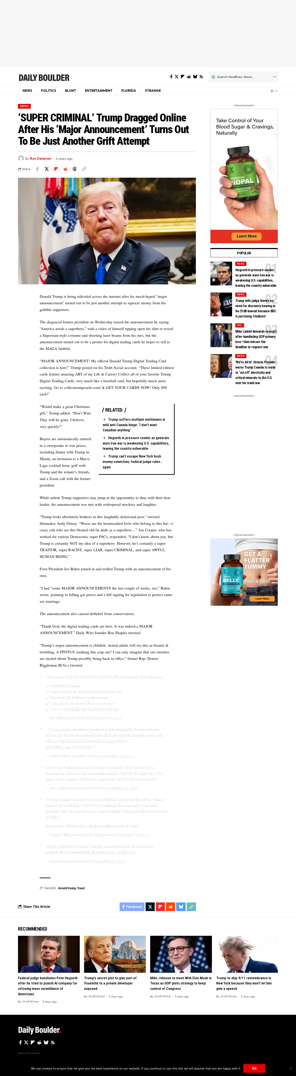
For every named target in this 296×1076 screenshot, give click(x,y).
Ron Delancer (41, 158)
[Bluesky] (195, 76)
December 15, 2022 (105, 717)
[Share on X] (46, 169)
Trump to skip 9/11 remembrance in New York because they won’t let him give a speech (244, 983)
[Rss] (201, 76)
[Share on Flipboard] (56, 169)
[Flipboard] (183, 76)
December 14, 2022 (115, 756)
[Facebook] (171, 76)
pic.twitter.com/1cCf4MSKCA (70, 747)
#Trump (54, 729)
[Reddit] (189, 76)
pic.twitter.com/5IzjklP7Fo (112, 852)
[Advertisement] (148, 33)
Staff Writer (30, 1001)
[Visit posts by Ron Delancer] (21, 158)
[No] (290, 1068)
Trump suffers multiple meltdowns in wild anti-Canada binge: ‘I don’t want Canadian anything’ (134, 424)
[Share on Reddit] (65, 169)
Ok (254, 1068)
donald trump (67, 888)
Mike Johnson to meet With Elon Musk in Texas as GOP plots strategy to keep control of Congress (180, 983)
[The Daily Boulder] (44, 76)
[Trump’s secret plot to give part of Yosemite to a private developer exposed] (115, 954)
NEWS (24, 106)
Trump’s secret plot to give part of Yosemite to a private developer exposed (110, 983)
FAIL (239, 325)
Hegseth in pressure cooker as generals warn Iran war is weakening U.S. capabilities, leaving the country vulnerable (136, 443)
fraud (81, 888)
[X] (177, 76)
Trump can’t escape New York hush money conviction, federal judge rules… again (133, 461)
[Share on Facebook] (37, 169)
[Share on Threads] (74, 169)
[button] (84, 169)
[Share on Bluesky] (181, 906)
